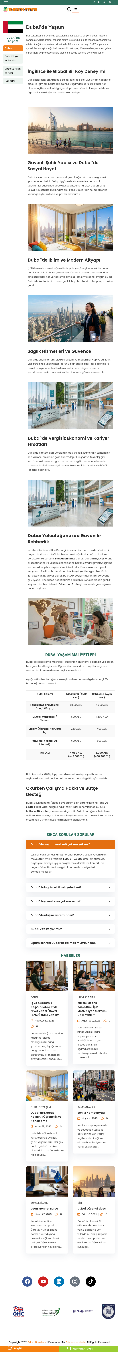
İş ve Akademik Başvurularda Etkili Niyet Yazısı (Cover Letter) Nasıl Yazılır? (45, 1009)
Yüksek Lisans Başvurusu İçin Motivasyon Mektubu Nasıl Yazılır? (92, 1009)
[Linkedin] (59, 1281)
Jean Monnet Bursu (44, 1208)
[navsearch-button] (69, 9)
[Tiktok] (115, 2)
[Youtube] (104, 2)
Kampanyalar (86, 1107)
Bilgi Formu (21, 1348)
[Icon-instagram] (75, 1281)
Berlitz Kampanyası (91, 1113)
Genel (34, 997)
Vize (80, 1203)
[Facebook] (94, 2)
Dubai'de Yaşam (41, 1107)
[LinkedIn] (99, 2)
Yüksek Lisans (39, 1203)
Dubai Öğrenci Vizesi (91, 1208)
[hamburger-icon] (5, 2)
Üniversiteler (86, 997)
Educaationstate (76, 1342)
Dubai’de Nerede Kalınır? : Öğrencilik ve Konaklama (46, 1117)
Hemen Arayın (83, 1348)
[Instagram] (109, 2)
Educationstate (37, 1342)
